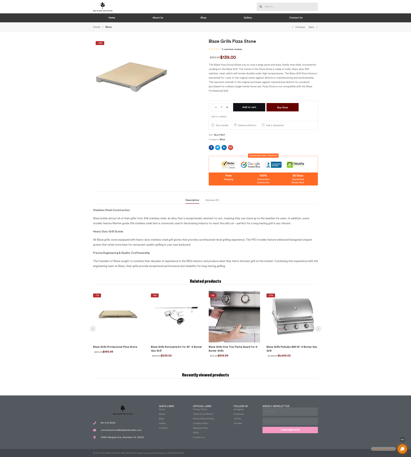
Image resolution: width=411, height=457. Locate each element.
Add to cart (249, 107)
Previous (300, 27)
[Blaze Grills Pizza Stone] (211, 147)
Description (192, 200)
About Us (158, 18)
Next (311, 27)
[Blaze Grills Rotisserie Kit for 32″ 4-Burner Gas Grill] (176, 316)
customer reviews (232, 49)
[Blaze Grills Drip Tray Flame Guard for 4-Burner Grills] (234, 316)
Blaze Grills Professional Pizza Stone (115, 347)
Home (112, 18)
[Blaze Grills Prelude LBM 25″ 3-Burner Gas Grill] (292, 316)
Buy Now (282, 107)
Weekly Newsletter (275, 406)
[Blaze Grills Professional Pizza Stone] (118, 316)
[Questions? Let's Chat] (402, 449)
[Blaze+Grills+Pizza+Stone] (217, 147)
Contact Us (295, 18)
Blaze (108, 27)
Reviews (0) (212, 200)
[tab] (196, 201)
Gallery (248, 18)
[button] (263, 156)
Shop (203, 18)
